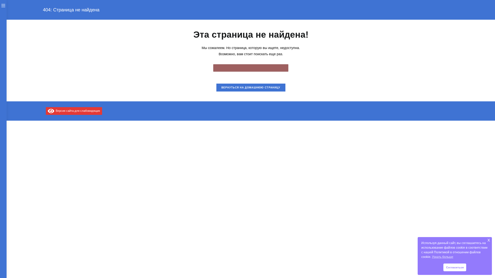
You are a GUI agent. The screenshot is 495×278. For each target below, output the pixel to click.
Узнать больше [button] (442, 257)
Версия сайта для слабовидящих (77, 110)
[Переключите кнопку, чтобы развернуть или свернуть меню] (3, 5)
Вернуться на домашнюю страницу (250, 87)
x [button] (488, 240)
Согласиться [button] (455, 267)
